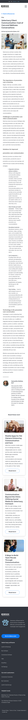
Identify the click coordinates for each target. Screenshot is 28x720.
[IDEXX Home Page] (5, 6)
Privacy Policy (5, 710)
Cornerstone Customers (7, 676)
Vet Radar (3, 666)
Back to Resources (9, 14)
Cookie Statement (21, 710)
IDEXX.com (16, 1)
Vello (2, 658)
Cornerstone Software (6, 654)
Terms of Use (13, 710)
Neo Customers (5, 681)
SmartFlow (3, 662)
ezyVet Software (5, 646)
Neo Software (4, 650)
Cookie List (4, 712)
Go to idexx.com (10, 636)
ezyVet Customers (5, 684)
